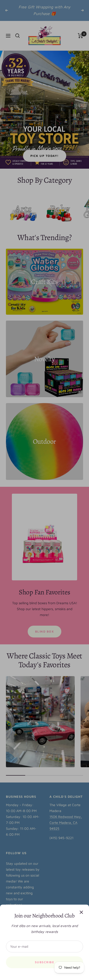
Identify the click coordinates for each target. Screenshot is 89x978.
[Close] (81, 912)
